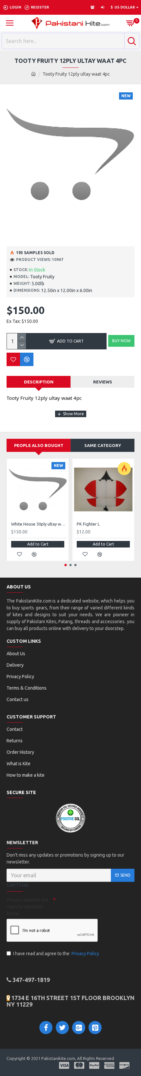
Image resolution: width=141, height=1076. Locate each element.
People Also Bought (38, 445)
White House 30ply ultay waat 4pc (39, 524)
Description (38, 382)
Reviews (102, 382)
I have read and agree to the (56, 953)
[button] (66, 565)
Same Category (102, 445)
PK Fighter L (88, 524)
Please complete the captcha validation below (28, 906)
